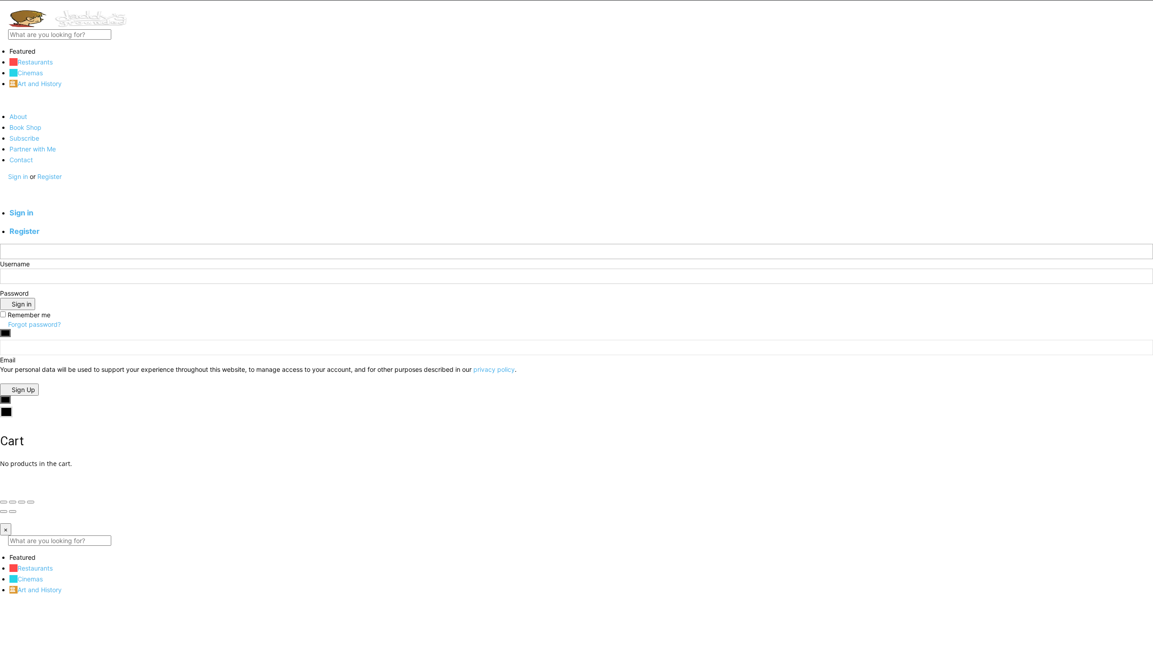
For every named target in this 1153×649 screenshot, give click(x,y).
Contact (21, 160)
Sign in (19, 176)
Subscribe (24, 138)
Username (15, 264)
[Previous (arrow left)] (3, 511)
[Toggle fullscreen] (21, 502)
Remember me (29, 315)
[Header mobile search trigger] (3, 195)
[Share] (12, 502)
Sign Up (22, 389)
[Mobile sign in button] (3, 186)
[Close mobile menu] (3, 100)
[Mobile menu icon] (576, 5)
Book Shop (25, 127)
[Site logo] (67, 24)
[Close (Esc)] (3, 502)
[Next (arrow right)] (12, 511)
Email (7, 360)
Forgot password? (33, 324)
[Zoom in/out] (30, 502)
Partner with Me (32, 149)
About (18, 116)
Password (14, 293)
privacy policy (494, 369)
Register (49, 176)
